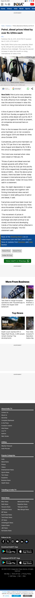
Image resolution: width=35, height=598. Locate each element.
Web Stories (5, 436)
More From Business (17, 281)
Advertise (4, 417)
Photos (3, 464)
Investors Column (6, 425)
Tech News (4, 475)
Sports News (5, 472)
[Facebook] (3, 541)
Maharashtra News (23, 501)
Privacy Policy (26, 574)
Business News (6, 480)
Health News (5, 483)
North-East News (6, 515)
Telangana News (23, 507)
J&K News (4, 528)
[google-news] (26, 541)
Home (3, 9)
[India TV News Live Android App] (9, 551)
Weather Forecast (6, 446)
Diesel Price (17, 251)
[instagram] (12, 541)
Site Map (6, 574)
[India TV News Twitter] (31, 1)
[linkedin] (22, 541)
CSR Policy (13, 576)
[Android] (27, 1)
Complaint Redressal (7, 420)
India (15, 9)
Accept (16, 596)
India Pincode (5, 448)
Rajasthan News (22, 504)
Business (8, 25)
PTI (2, 37)
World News (5, 462)
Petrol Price (6, 251)
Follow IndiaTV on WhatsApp (16, 261)
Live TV (3, 431)
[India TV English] (19, 4)
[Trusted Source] (16, 88)
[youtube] (17, 541)
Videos (9, 9)
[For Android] (9, 562)
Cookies (4, 592)
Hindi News (4, 428)
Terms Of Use (16, 574)
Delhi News (4, 504)
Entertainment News (7, 470)
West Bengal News (23, 509)
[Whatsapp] (28, 89)
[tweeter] (8, 541)
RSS (24, 576)
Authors (3, 433)
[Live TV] (32, 4)
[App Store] (25, 551)
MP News (4, 512)
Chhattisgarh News (7, 522)
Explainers (4, 477)
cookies (6, 596)
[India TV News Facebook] (30, 1)
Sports (27, 9)
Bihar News (4, 501)
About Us (4, 415)
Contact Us (4, 412)
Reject (27, 596)
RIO (19, 576)
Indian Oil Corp (7, 255)
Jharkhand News (6, 509)
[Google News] (6, 88)
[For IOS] (25, 562)
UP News (4, 520)
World (21, 9)
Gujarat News (5, 525)
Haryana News (5, 507)
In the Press (5, 423)
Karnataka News (6, 530)
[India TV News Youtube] (33, 1)
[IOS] (25, 1)
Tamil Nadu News (6, 517)
